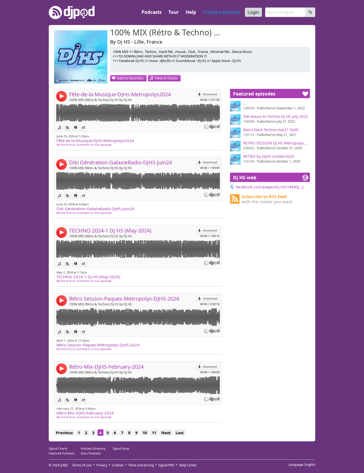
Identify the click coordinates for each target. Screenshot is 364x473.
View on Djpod (70, 127)
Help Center (188, 465)
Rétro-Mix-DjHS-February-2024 (106, 366)
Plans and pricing (141, 465)
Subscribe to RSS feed (267, 199)
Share (86, 127)
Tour (173, 12)
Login (253, 12)
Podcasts (151, 12)
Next (166, 432)
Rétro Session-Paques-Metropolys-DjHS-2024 (124, 298)
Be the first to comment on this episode (83, 145)
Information (78, 127)
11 (154, 432)
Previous (64, 432)
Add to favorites (130, 78)
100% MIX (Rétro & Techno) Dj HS (167, 33)
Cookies (118, 465)
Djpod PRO (166, 465)
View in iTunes (166, 78)
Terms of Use (82, 465)
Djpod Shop (121, 448)
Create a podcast (222, 12)
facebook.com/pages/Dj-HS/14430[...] (270, 187)
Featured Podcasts (61, 453)
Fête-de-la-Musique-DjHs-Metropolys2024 (120, 94)
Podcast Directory (93, 448)
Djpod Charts (58, 448)
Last (180, 432)
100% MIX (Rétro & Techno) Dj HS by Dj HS (100, 100)
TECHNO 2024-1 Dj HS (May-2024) (110, 230)
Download (210, 94)
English (310, 464)
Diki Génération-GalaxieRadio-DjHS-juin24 (120, 162)
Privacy (101, 465)
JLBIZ (64, 465)
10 (145, 432)
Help (191, 12)
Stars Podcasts (91, 453)
